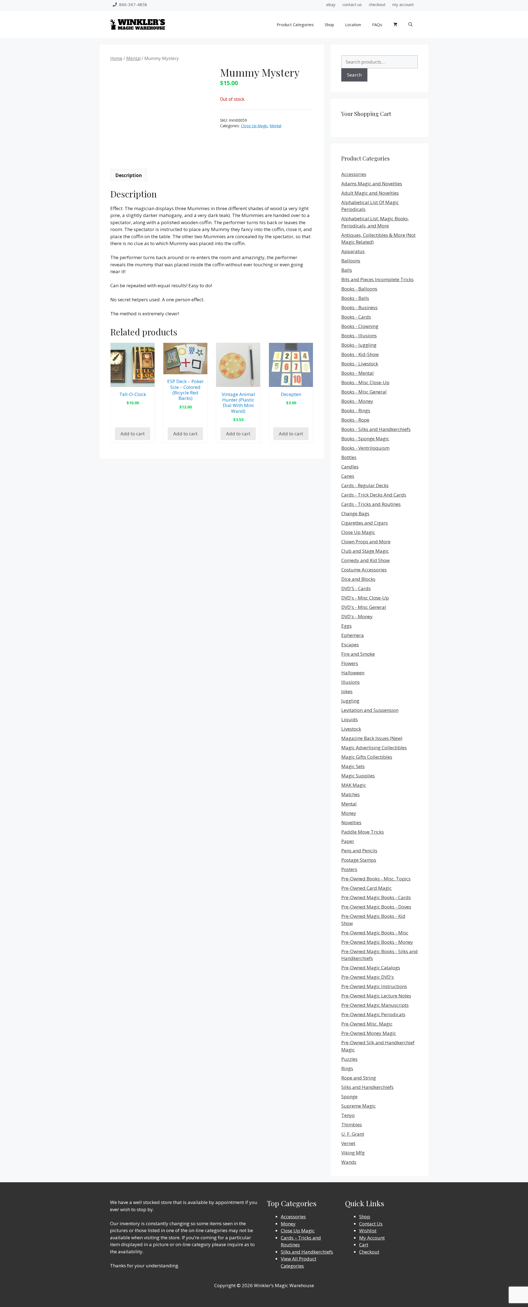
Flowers (349, 663)
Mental (133, 58)
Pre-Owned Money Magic (368, 1033)
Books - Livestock (359, 363)
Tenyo (348, 1115)
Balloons (350, 260)
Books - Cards (356, 317)
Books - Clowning (359, 326)
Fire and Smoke (358, 654)
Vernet (348, 1143)
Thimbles (351, 1124)
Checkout (369, 1252)
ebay (331, 4)
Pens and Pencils (359, 850)
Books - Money (357, 401)
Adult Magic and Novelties (370, 193)
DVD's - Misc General (363, 607)
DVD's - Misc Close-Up (365, 598)
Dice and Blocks (358, 579)
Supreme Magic (358, 1106)
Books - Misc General (364, 392)
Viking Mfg (353, 1152)
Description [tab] (128, 175)
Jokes (347, 691)
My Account (372, 1238)
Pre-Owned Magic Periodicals (373, 1014)
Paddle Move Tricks (362, 832)
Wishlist (367, 1230)
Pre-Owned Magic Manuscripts (375, 1005)
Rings (347, 1068)
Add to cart (132, 433)
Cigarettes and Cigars (364, 523)
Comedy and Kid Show (365, 560)
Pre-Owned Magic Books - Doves (376, 907)
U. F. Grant (352, 1134)
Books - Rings (355, 410)
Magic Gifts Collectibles (366, 757)
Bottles (348, 457)
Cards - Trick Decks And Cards (373, 495)
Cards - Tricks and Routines (371, 504)
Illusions (350, 682)
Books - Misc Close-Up (365, 382)
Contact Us (371, 1224)
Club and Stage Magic (365, 551)
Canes (347, 476)
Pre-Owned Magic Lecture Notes (376, 996)
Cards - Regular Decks (365, 485)
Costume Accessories (364, 569)
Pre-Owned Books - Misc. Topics (376, 878)
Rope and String (358, 1078)
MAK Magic (353, 785)
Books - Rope (355, 420)
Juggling (350, 701)
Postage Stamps (358, 860)
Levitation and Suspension (369, 710)
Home (116, 58)
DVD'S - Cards (356, 588)
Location (353, 24)
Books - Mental (357, 373)
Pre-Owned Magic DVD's (367, 977)
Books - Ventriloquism (365, 448)
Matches (350, 794)
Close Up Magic (254, 125)
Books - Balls (355, 298)
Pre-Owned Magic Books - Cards (376, 897)
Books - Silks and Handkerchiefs (376, 429)
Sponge (349, 1096)
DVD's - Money (357, 616)
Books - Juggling (358, 345)
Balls (346, 270)
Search (354, 75)
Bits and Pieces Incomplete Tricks (377, 279)
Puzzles (349, 1059)
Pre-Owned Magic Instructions (374, 986)
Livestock (351, 729)
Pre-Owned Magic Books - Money (377, 942)
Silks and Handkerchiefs (367, 1087)
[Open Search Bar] (410, 24)
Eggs (346, 626)
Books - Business (359, 307)
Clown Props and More (366, 541)
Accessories (353, 174)
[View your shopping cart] (395, 24)
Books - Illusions (359, 335)
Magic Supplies (358, 775)
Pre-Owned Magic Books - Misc (374, 932)
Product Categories (295, 24)
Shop (329, 24)
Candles (350, 466)
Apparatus (353, 251)
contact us (352, 4)
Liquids (349, 719)
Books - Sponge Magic (365, 438)
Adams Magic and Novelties (371, 183)
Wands (348, 1162)
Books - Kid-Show (360, 354)
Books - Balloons (359, 289)
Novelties (351, 822)
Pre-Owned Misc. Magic (366, 1024)
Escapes (350, 644)
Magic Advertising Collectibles (374, 747)
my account (403, 4)
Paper (347, 841)
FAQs (377, 24)
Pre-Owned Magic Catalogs (370, 967)
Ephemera (352, 635)
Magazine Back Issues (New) (371, 738)
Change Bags (355, 513)
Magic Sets (353, 766)
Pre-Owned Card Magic (366, 888)
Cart (363, 1244)
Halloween (352, 672)
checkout (377, 4)
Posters (349, 869)
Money (348, 813)
